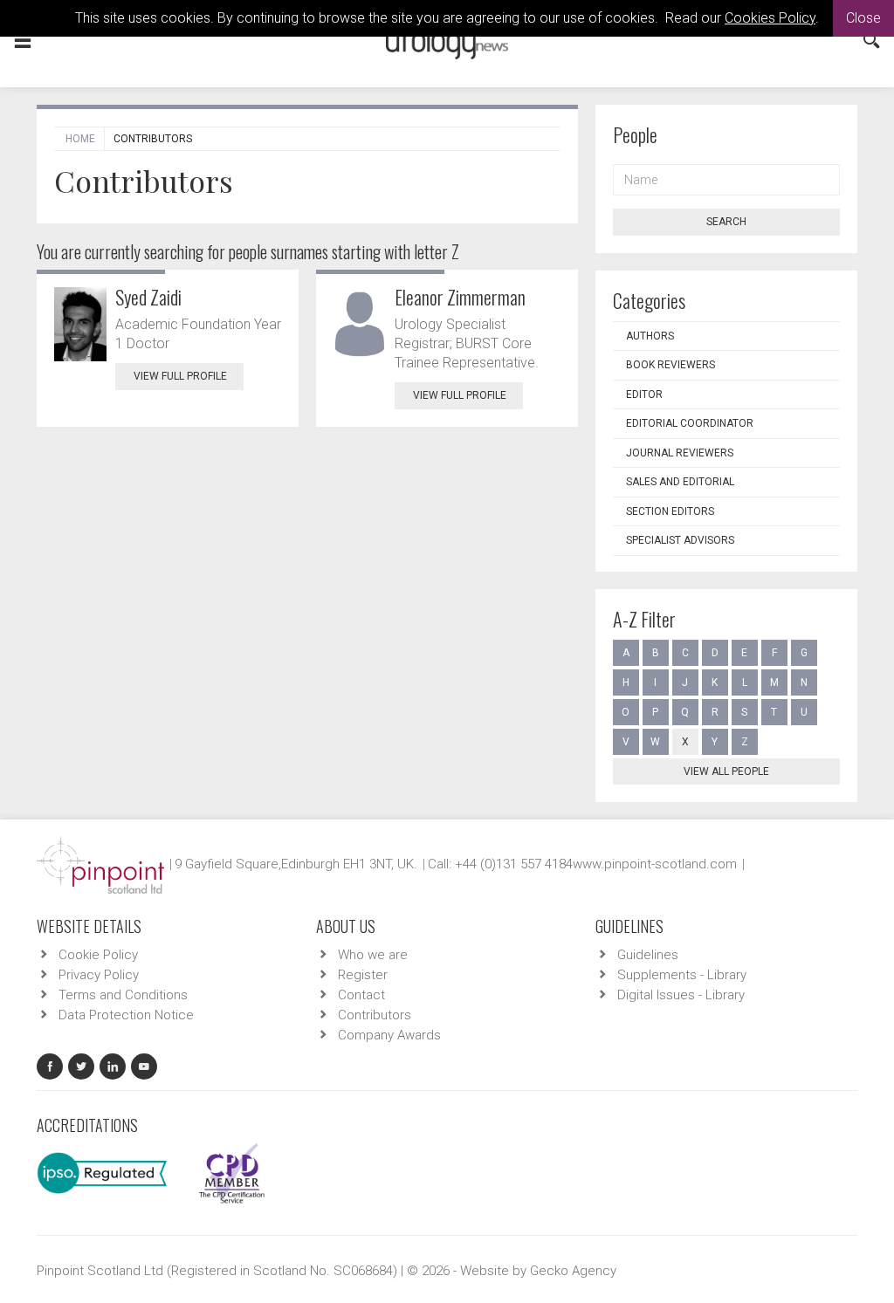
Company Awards (389, 1035)
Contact (361, 995)
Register (363, 975)
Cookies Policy (770, 18)
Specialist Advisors (680, 540)
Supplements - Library (681, 975)
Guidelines (647, 955)
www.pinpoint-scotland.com (655, 864)
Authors (650, 336)
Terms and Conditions (123, 995)
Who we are (373, 955)
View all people (726, 771)
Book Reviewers (670, 365)
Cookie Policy (98, 955)
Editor (644, 394)
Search (726, 222)
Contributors (374, 1015)
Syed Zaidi (148, 297)
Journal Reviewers (679, 453)
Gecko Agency (573, 1271)
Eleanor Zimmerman (460, 297)
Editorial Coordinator (689, 423)
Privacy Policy (98, 975)
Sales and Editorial (680, 482)
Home (80, 139)
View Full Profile (180, 376)
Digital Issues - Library (681, 995)
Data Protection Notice (126, 1015)
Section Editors (670, 511)
